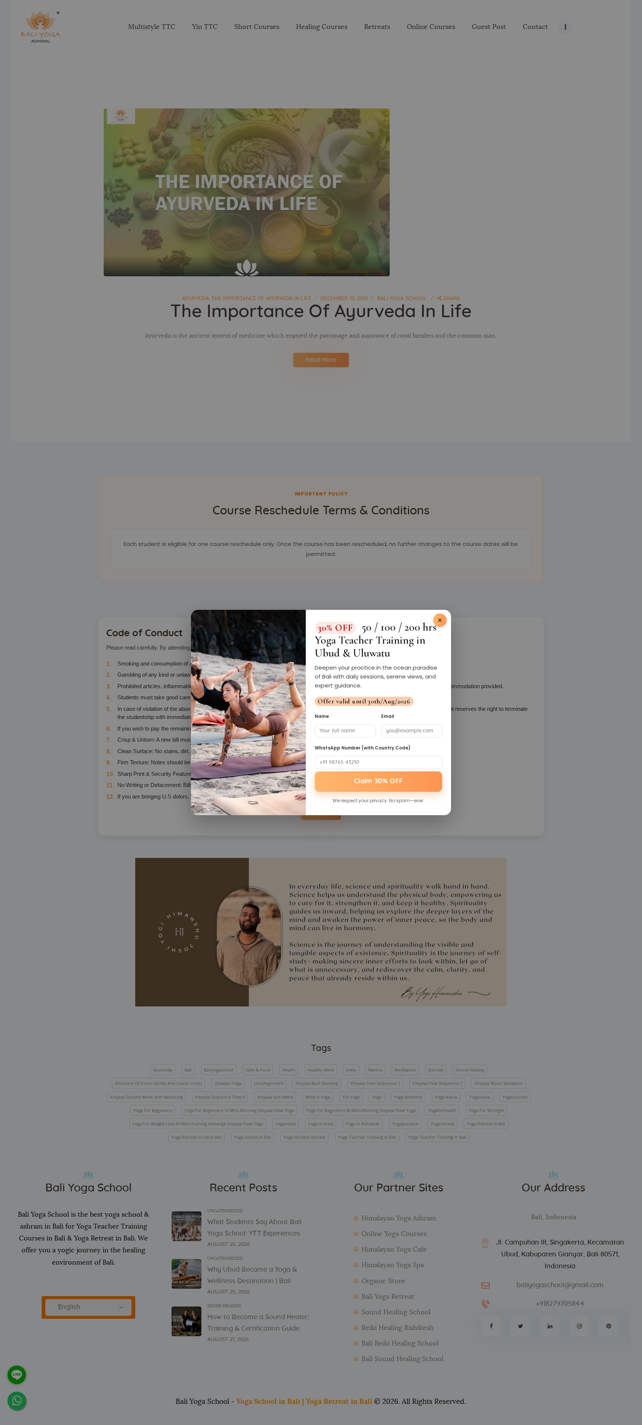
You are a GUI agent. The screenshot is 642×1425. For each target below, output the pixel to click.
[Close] (440, 620)
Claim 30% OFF (378, 781)
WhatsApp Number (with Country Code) (363, 748)
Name (322, 716)
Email (387, 716)
